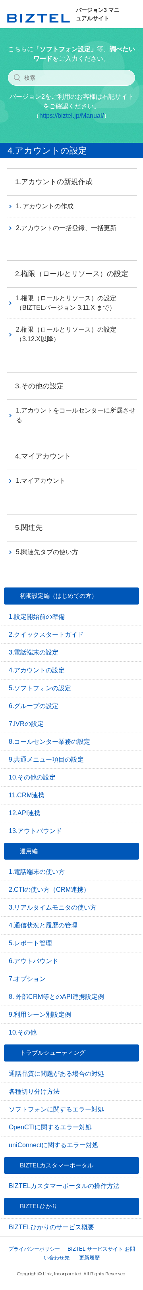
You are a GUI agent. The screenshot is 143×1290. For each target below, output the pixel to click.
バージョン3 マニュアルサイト (98, 14)
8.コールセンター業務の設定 (49, 741)
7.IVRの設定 (26, 723)
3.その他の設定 (39, 386)
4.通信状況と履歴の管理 (43, 925)
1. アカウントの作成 (44, 206)
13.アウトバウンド (35, 830)
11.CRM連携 (26, 795)
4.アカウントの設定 (37, 670)
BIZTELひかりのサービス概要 (51, 1227)
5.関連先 (29, 528)
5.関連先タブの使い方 (47, 552)
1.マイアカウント (41, 480)
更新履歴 (89, 1258)
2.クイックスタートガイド (46, 634)
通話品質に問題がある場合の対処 (56, 1073)
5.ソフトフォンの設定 (40, 688)
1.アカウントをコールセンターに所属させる (75, 415)
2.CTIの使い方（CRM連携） (49, 889)
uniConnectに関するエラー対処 (54, 1145)
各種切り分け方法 (34, 1091)
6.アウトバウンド (33, 961)
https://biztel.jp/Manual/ (71, 115)
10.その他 (23, 1032)
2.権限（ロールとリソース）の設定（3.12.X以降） (66, 334)
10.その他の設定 (32, 777)
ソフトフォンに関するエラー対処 (56, 1109)
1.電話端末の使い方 (37, 871)
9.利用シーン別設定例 (40, 1014)
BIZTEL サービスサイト (95, 1249)
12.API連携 (25, 813)
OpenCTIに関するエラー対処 (50, 1127)
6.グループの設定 (33, 706)
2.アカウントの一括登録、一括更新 (66, 228)
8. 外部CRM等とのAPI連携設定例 (56, 996)
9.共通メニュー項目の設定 (46, 759)
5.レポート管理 (30, 943)
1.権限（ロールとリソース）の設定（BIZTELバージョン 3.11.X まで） (66, 303)
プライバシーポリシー (34, 1249)
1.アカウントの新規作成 (54, 182)
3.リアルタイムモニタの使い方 (53, 907)
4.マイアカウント (43, 456)
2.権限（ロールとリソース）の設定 (71, 274)
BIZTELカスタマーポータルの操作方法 (64, 1185)
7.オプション (27, 978)
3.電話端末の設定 (33, 652)
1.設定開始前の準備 (37, 616)
